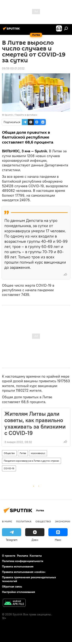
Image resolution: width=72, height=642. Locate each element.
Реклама (22, 555)
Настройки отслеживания (18, 592)
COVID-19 (9, 468)
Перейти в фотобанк (26, 114)
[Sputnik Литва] (12, 30)
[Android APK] (14, 603)
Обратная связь (12, 586)
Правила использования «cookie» (23, 572)
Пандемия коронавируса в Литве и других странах (31, 460)
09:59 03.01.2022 (13, 68)
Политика (23, 521)
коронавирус (38, 453)
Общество (9, 453)
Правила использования (17, 566)
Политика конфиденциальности (22, 561)
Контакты (36, 555)
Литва (23, 453)
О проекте (8, 555)
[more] (65, 274)
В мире (7, 521)
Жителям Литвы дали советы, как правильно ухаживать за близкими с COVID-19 (35, 423)
